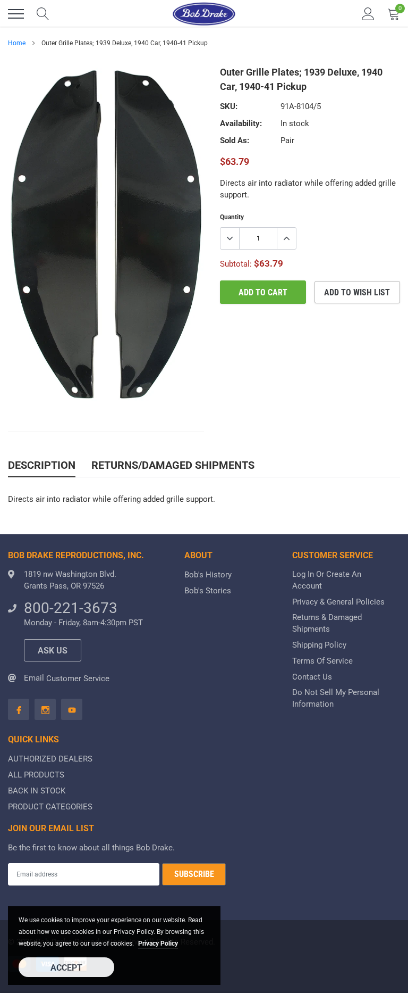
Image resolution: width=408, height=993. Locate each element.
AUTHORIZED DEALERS (50, 759)
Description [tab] (41, 465)
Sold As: (234, 140)
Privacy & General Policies (338, 602)
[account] (368, 14)
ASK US (52, 651)
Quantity (232, 217)
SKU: (228, 106)
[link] (18, 709)
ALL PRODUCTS (36, 775)
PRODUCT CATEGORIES (50, 807)
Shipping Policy (319, 645)
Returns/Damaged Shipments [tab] (172, 465)
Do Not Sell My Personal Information (335, 698)
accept (66, 968)
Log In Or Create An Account (326, 580)
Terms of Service (322, 661)
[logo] (204, 14)
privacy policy (158, 943)
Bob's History (208, 575)
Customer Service (77, 678)
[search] (43, 14)
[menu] (16, 14)
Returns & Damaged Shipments (327, 623)
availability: (241, 123)
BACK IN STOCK (36, 791)
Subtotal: (236, 264)
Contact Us (312, 677)
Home (17, 43)
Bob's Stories (207, 590)
